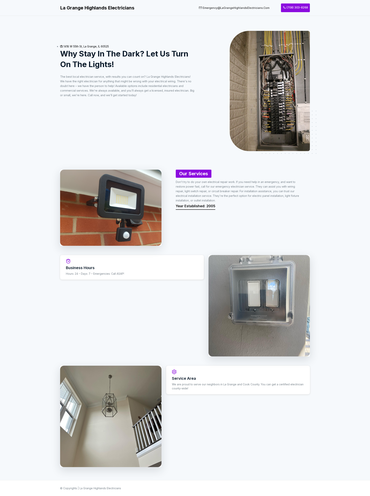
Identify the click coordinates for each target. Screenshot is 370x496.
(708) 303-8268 (297, 7)
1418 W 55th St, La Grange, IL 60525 (86, 46)
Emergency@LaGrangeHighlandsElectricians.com (235, 7)
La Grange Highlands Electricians (97, 8)
